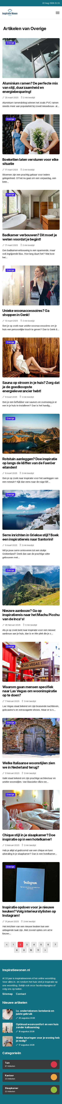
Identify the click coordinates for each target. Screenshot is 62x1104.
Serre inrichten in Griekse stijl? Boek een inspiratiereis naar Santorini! (30, 537)
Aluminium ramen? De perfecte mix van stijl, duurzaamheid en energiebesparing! (30, 87)
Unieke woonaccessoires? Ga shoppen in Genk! (25, 313)
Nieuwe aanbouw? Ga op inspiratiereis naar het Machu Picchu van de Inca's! (30, 615)
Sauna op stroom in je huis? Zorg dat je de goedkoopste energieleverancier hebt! (30, 387)
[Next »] (45, 950)
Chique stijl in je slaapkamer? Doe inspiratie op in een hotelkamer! (28, 837)
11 (38, 950)
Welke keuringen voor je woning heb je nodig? (37, 1039)
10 (31, 950)
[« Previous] (7, 944)
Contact (21, 994)
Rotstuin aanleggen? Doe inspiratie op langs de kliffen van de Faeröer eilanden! (29, 463)
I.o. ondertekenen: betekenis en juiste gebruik (35, 1012)
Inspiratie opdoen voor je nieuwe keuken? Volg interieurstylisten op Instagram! (29, 911)
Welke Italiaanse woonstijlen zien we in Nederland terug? (28, 765)
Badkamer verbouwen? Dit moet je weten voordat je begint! (29, 237)
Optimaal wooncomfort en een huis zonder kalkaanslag (37, 1026)
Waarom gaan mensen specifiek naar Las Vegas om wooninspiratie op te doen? (29, 691)
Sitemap (7, 994)
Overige (10, 43)
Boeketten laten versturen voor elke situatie (30, 161)
